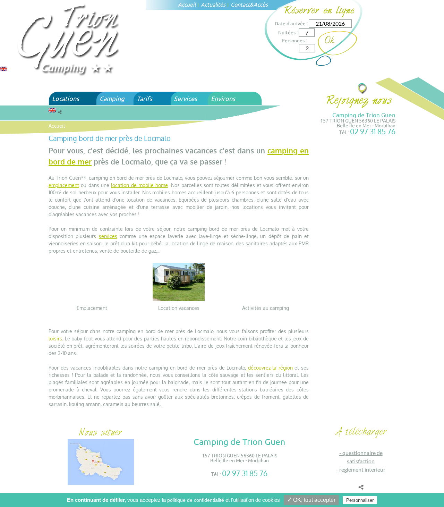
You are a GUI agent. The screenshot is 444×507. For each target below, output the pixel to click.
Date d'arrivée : (291, 23)
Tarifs (144, 98)
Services (185, 98)
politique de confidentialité (195, 500)
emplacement (64, 185)
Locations (65, 98)
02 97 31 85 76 (372, 131)
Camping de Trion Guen (363, 114)
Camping (112, 98)
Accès (261, 4)
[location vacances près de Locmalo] (179, 282)
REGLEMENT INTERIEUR (362, 469)
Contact (240, 4)
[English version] (3, 68)
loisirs (55, 338)
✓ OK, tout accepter (311, 500)
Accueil (187, 4)
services (108, 236)
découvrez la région (270, 368)
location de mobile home (139, 185)
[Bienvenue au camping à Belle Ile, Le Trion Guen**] (69, 38)
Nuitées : (288, 32)
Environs (223, 98)
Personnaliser (360, 500)
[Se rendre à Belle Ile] (363, 88)
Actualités (213, 4)
